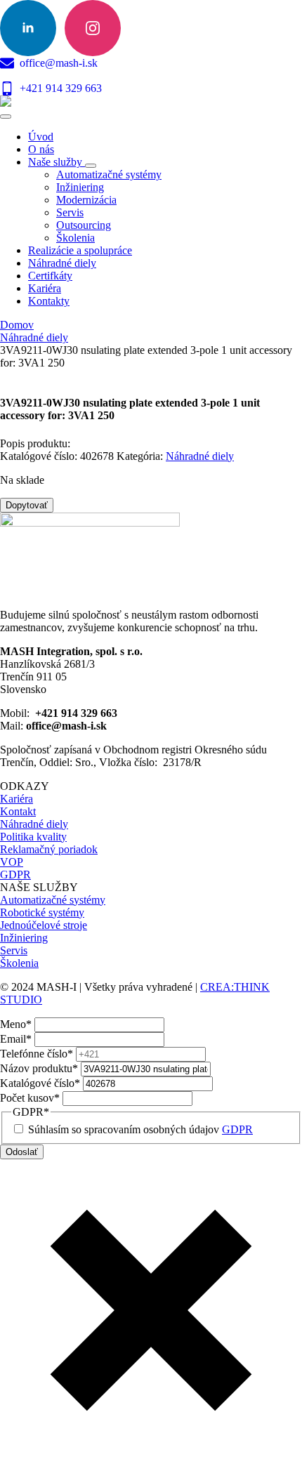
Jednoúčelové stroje (43, 925)
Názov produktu (39, 1068)
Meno (16, 1024)
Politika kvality (33, 837)
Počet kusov (30, 1098)
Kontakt (18, 811)
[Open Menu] (5, 116)
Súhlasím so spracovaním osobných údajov (140, 1129)
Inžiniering (24, 938)
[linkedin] (28, 28)
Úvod (40, 137)
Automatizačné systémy (52, 900)
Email (16, 1039)
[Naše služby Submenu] (90, 166)
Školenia (19, 963)
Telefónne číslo (36, 1054)
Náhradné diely (62, 263)
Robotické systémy (42, 912)
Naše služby (56, 162)
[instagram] (93, 28)
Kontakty (49, 301)
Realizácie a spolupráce (80, 250)
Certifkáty (50, 276)
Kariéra (44, 288)
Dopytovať (27, 505)
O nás (41, 149)
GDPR (15, 875)
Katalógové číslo (40, 1083)
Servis (13, 950)
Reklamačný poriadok (49, 849)
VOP (11, 862)
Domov (17, 325)
